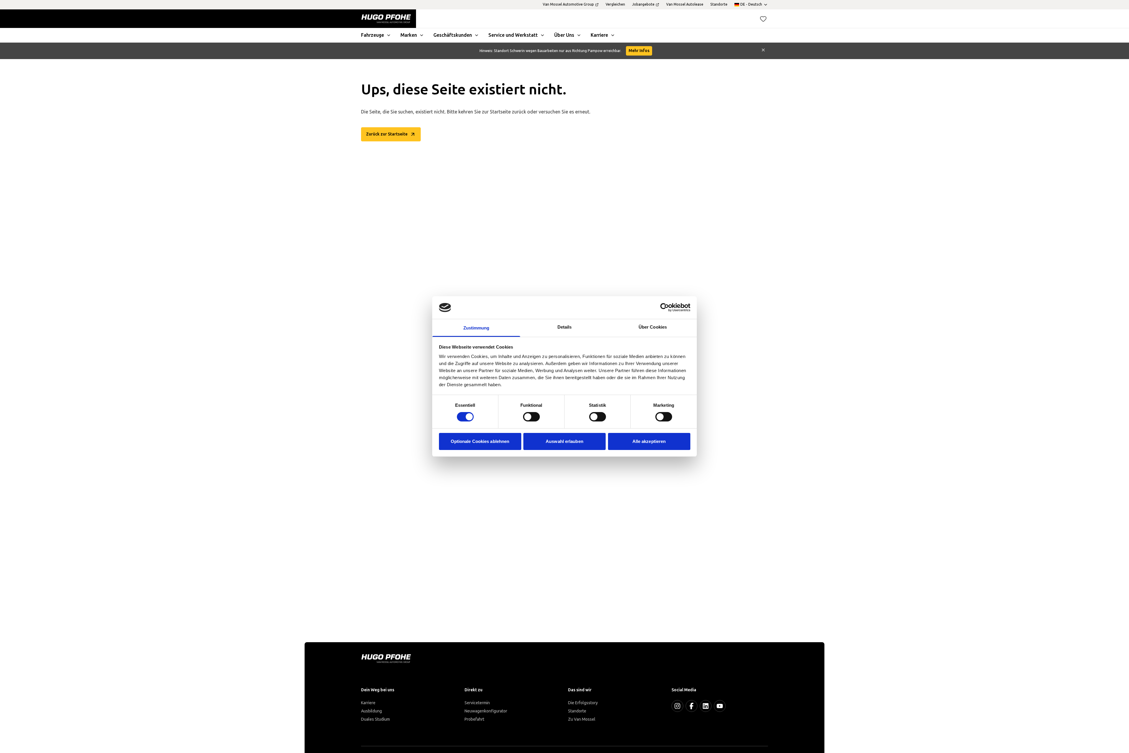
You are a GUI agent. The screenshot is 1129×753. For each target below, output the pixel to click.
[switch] (531, 416)
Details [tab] (564, 326)
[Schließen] (763, 51)
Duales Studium (375, 719)
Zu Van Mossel (581, 719)
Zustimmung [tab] (476, 327)
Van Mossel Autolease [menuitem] (684, 4)
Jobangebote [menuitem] (643, 4)
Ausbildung (371, 711)
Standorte (577, 711)
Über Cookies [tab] (653, 326)
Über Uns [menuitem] (564, 35)
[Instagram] (677, 706)
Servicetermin (477, 702)
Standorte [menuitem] (718, 4)
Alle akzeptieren (649, 441)
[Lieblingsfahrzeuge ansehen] (763, 19)
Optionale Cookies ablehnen (480, 441)
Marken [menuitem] (408, 35)
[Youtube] (720, 706)
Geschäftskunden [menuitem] (452, 35)
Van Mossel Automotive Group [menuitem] (568, 4)
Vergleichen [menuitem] (615, 4)
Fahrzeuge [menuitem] (372, 35)
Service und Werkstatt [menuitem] (513, 35)
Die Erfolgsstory (583, 702)
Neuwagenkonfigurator (486, 711)
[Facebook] (691, 706)
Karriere (368, 702)
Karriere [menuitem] (599, 35)
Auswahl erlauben (564, 441)
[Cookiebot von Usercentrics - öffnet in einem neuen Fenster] (664, 307)
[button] (763, 19)
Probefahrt (474, 719)
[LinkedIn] (706, 706)
